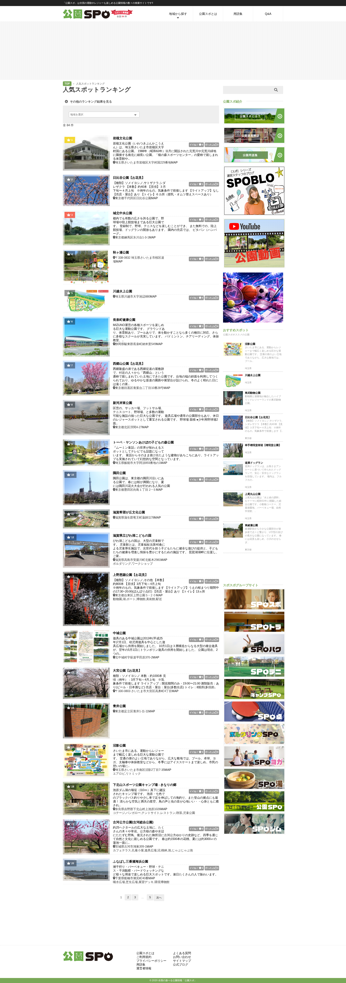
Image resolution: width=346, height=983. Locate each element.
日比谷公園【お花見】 (129, 177)
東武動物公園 (253, 392)
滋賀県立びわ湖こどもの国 (132, 535)
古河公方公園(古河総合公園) (133, 822)
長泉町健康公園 (124, 319)
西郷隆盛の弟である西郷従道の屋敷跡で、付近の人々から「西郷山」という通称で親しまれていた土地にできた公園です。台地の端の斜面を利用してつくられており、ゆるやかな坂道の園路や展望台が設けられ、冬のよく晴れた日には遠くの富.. (165, 376)
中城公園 (119, 633)
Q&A (268, 13)
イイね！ (196, 144)
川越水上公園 (122, 291)
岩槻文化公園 (122, 138)
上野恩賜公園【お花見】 (130, 574)
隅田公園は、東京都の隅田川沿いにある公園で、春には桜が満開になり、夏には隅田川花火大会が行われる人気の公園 (141, 481)
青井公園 (119, 706)
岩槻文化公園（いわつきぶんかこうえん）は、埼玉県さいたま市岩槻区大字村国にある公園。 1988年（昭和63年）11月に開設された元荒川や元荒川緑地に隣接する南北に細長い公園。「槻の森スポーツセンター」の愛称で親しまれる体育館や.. (165, 151)
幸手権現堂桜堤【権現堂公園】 (263, 445)
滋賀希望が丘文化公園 (129, 512)
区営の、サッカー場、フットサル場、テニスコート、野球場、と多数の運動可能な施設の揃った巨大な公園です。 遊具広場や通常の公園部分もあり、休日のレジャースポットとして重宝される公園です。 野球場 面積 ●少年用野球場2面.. (166, 415)
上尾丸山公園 (253, 494)
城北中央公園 (122, 213)
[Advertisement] (173, 50)
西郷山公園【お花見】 (129, 363)
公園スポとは (208, 13)
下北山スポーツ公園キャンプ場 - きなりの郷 (144, 784)
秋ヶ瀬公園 (121, 252)
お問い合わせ (182, 957)
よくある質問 (182, 953)
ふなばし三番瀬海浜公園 (130, 861)
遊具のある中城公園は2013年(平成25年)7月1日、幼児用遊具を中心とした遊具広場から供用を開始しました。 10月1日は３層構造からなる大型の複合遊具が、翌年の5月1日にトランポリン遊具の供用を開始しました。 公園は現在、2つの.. (165, 646)
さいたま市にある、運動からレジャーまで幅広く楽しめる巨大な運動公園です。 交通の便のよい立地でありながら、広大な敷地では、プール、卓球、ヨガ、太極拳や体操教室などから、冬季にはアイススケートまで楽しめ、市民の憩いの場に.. (165, 758)
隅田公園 (119, 473)
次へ (159, 897)
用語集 (237, 13)
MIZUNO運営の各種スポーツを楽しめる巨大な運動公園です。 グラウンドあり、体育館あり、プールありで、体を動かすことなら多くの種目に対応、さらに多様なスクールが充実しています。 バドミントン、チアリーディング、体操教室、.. (166, 332)
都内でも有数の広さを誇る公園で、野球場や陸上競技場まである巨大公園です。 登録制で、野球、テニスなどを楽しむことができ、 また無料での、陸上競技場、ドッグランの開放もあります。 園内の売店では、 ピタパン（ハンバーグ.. (165, 226)
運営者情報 (143, 968)
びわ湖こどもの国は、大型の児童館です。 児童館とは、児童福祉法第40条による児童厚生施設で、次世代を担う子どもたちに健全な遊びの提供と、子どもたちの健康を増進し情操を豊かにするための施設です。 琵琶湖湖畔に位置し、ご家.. (166, 548)
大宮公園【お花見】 (127, 670)
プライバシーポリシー (151, 960)
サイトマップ (182, 960)
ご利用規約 (143, 957)
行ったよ (211, 144)
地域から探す (178, 13)
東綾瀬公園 (251, 525)
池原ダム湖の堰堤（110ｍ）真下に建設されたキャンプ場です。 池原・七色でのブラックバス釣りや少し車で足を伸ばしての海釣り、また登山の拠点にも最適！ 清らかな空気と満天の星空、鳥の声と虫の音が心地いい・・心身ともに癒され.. (166, 797)
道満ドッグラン (254, 462)
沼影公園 (119, 745)
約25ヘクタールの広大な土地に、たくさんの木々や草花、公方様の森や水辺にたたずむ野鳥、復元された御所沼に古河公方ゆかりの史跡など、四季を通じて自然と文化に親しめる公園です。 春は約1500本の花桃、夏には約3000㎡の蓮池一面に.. (165, 835)
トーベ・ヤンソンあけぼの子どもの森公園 (143, 442)
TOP (67, 83)
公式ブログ (180, 964)
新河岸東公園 (122, 403)
